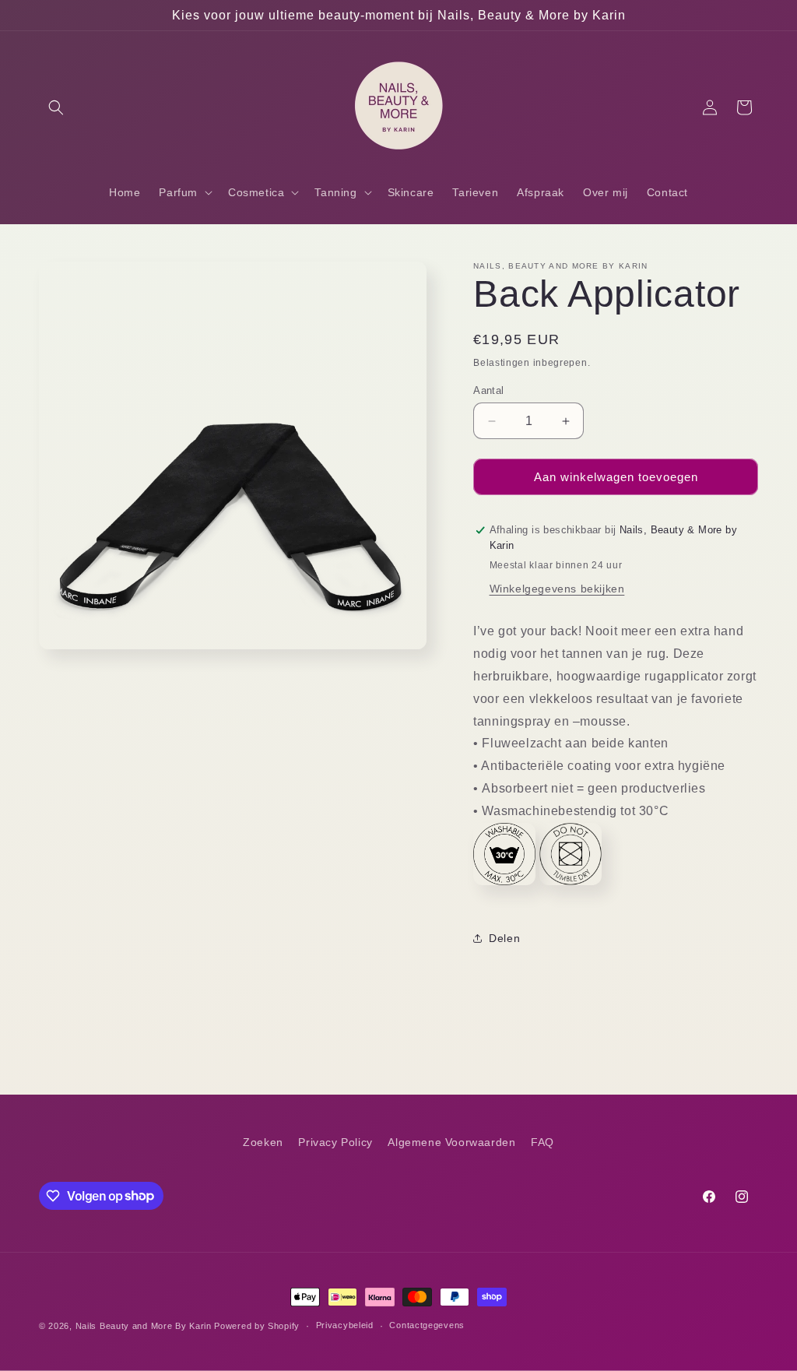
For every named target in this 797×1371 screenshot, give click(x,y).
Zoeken (263, 1142)
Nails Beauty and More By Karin (143, 1326)
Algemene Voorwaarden (451, 1142)
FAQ (542, 1142)
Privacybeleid (345, 1325)
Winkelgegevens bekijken (557, 588)
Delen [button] (504, 938)
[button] (56, 107)
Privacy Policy (335, 1142)
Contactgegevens (427, 1325)
